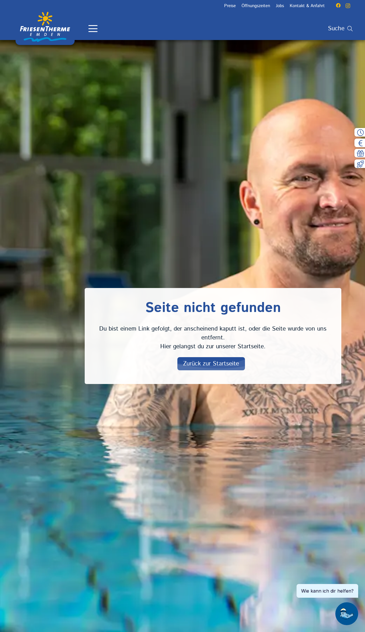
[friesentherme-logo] (45, 27)
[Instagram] (348, 5)
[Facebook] (338, 5)
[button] (93, 28)
